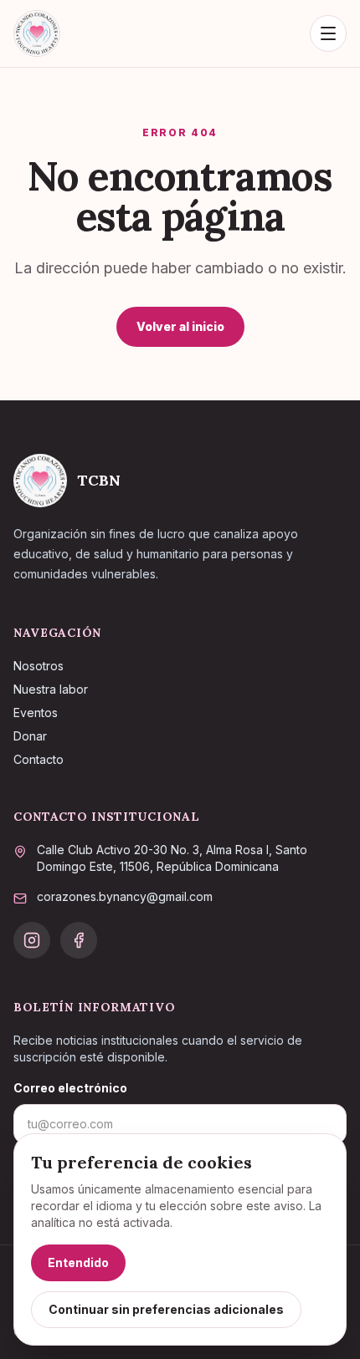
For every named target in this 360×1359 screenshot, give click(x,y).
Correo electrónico (70, 1088)
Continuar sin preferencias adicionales (166, 1309)
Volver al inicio (180, 326)
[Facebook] (78, 940)
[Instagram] (31, 940)
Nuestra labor (50, 689)
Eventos (35, 712)
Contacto (38, 759)
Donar (30, 736)
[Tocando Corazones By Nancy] (36, 33)
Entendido (78, 1262)
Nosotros (38, 666)
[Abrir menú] (328, 33)
